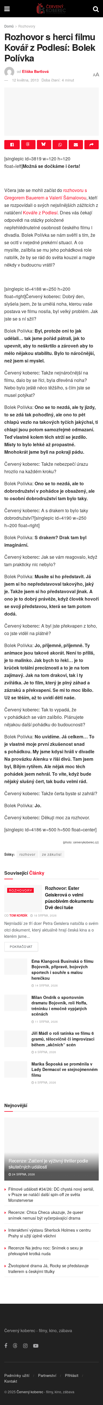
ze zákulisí (52, 854)
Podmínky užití (16, 1375)
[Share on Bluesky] (44, 144)
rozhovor (27, 854)
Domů (9, 26)
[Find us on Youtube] (35, 1346)
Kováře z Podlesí (40, 212)
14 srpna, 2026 (46, 985)
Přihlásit (71, 1375)
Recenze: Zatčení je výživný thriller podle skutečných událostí (48, 1163)
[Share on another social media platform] (91, 144)
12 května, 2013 (25, 80)
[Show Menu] (7, 8)
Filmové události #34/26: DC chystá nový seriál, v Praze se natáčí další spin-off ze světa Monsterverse (51, 1194)
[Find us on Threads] (15, 1345)
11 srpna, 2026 (46, 1022)
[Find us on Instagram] (25, 1346)
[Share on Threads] (28, 144)
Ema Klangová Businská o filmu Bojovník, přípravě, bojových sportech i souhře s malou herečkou (62, 969)
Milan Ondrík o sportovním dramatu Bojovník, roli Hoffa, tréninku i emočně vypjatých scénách (59, 1005)
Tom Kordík (18, 915)
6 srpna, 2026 (45, 1082)
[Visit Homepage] (51, 8)
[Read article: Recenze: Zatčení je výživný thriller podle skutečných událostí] (51, 1151)
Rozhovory (26, 26)
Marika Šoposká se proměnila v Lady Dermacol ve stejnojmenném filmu (64, 1069)
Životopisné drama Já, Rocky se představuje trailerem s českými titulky (48, 1268)
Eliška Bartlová (35, 71)
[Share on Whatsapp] (60, 144)
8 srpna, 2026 (45, 1052)
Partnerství (47, 1375)
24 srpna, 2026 (23, 1174)
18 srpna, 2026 (45, 915)
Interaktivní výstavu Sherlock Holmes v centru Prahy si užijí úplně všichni (49, 1233)
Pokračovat (24, 945)
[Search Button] (96, 8)
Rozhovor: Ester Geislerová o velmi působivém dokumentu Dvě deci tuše (69, 898)
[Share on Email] (76, 144)
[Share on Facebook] (12, 144)
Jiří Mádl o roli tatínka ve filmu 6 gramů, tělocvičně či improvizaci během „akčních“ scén (62, 1038)
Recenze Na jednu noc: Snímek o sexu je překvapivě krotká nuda (45, 1250)
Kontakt (10, 1381)
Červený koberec (30, 1391)
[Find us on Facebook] (5, 1346)
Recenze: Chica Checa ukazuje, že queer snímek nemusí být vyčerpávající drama (45, 1215)
